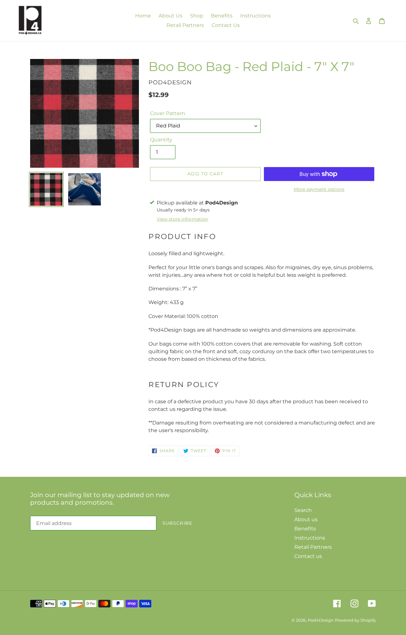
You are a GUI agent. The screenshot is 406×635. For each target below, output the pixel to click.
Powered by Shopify (355, 620)
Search (303, 510)
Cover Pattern (167, 113)
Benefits (305, 529)
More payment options (319, 189)
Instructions (309, 538)
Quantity (161, 140)
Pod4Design (321, 620)
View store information (182, 219)
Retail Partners (313, 547)
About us (306, 519)
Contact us (308, 556)
